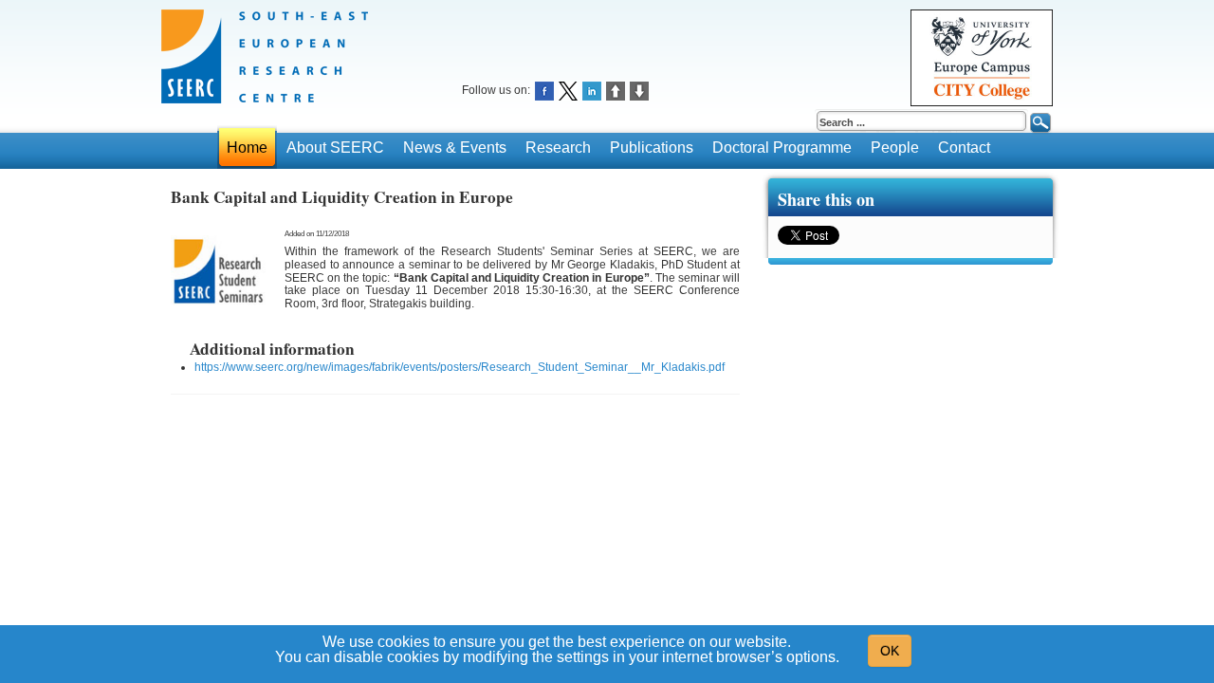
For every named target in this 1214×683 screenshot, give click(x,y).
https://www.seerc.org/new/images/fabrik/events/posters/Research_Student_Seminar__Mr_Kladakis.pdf (459, 367)
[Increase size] (615, 90)
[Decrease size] (639, 90)
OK (889, 650)
